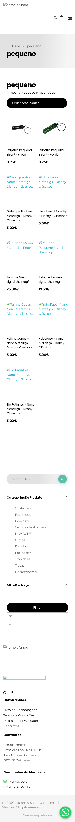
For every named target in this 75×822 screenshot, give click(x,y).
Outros (20, 540)
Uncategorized (26, 572)
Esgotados (23, 514)
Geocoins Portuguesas (31, 527)
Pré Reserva (23, 553)
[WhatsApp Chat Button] (65, 812)
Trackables (22, 559)
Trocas (19, 565)
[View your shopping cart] (62, 17)
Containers (23, 508)
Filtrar (37, 607)
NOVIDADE (23, 534)
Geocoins (21, 521)
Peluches (21, 546)
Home (15, 46)
